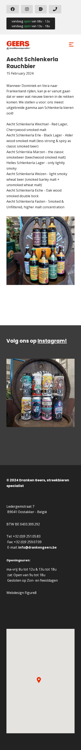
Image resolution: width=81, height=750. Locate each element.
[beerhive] (41, 9)
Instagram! (52, 340)
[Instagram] (27, 9)
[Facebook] (12, 9)
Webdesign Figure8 (21, 592)
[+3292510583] (55, 9)
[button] (39, 680)
